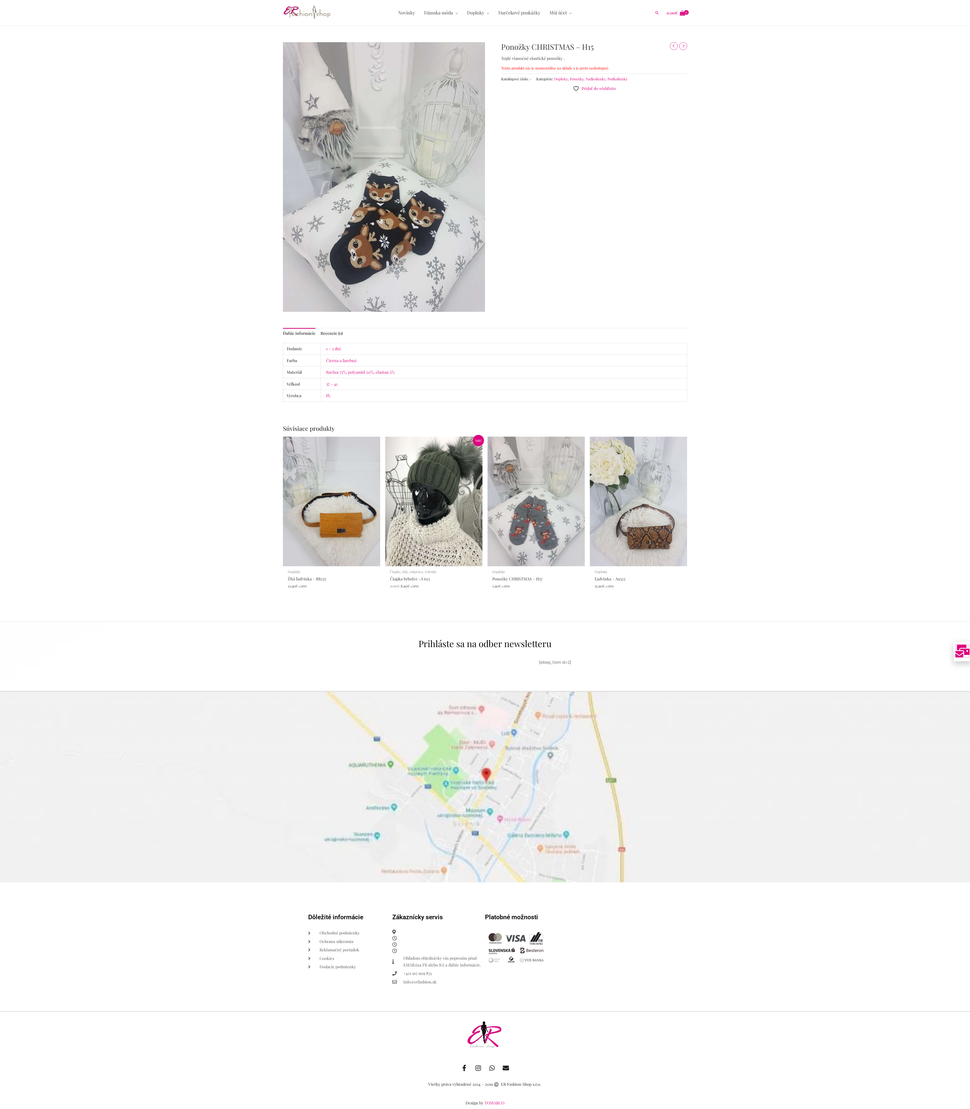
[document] (485, 554)
